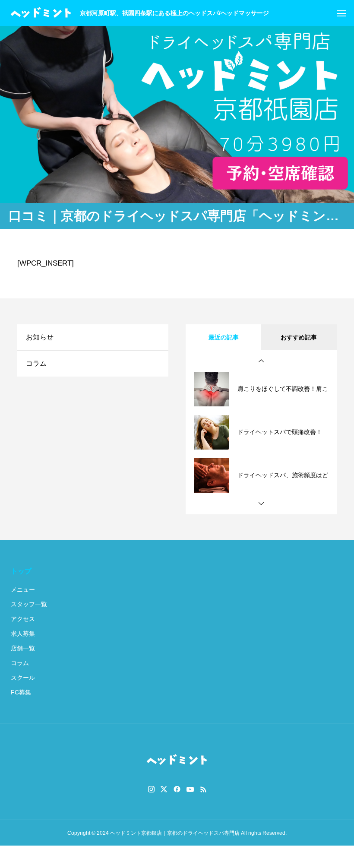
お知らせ (40, 337)
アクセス (23, 618)
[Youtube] (190, 789)
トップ (21, 571)
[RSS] (203, 789)
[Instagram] (151, 789)
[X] (164, 789)
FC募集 (21, 692)
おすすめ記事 (299, 337)
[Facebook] (177, 789)
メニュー (23, 589)
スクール (23, 677)
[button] (261, 361)
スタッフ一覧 (29, 604)
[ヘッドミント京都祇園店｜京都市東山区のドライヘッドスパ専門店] (41, 13)
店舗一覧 (23, 648)
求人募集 (23, 633)
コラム (36, 363)
